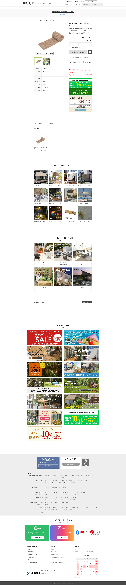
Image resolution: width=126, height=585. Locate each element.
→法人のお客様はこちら (32, 562)
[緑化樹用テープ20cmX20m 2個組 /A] (40, 139)
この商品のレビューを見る (76, 62)
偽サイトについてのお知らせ (57, 562)
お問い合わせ (30, 559)
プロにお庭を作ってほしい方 (48, 573)
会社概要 (53, 549)
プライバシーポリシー (56, 559)
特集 (72, 4)
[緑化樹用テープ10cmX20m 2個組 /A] (38, 61)
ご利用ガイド (30, 551)
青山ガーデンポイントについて (34, 554)
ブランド (78, 4)
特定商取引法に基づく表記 (57, 557)
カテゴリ (67, 4)
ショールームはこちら (46, 575)
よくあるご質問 (30, 557)
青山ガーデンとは (55, 551)
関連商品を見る (88, 62)
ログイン (46, 123)
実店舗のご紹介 (54, 554)
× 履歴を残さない (87, 302)
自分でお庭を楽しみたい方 (47, 570)
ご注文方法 (29, 549)
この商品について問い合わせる (81, 57)
